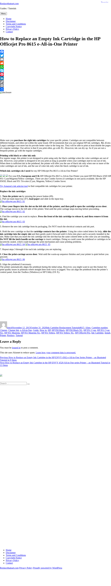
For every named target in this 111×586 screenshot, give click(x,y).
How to (43, 330)
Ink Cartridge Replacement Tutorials (63, 327)
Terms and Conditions (16, 24)
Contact (9, 31)
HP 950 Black (58, 330)
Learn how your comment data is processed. (56, 352)
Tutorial (19, 335)
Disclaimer (11, 21)
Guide (36, 330)
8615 (82, 327)
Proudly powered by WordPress (47, 568)
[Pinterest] (55, 74)
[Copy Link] (55, 82)
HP (49, 330)
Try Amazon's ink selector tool (14, 186)
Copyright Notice (14, 26)
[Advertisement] (55, 114)
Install (107, 333)
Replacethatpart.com (9, 3)
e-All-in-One (26, 330)
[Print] (55, 85)
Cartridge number (100, 327)
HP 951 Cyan (90, 330)
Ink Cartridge (97, 333)
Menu (3, 14)
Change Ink (13, 330)
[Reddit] (55, 63)
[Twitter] (55, 55)
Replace (10, 335)
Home (8, 18)
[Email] (55, 59)
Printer (3, 335)
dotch (9, 327)
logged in (16, 347)
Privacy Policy (12, 29)
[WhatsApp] (55, 67)
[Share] (55, 89)
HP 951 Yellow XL (65, 333)
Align (87, 327)
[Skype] (55, 70)
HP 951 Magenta (12, 333)
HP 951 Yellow (48, 333)
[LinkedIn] (55, 78)
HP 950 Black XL (74, 330)
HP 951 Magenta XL (30, 333)
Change (3, 330)
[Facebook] (55, 52)
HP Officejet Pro (82, 333)
